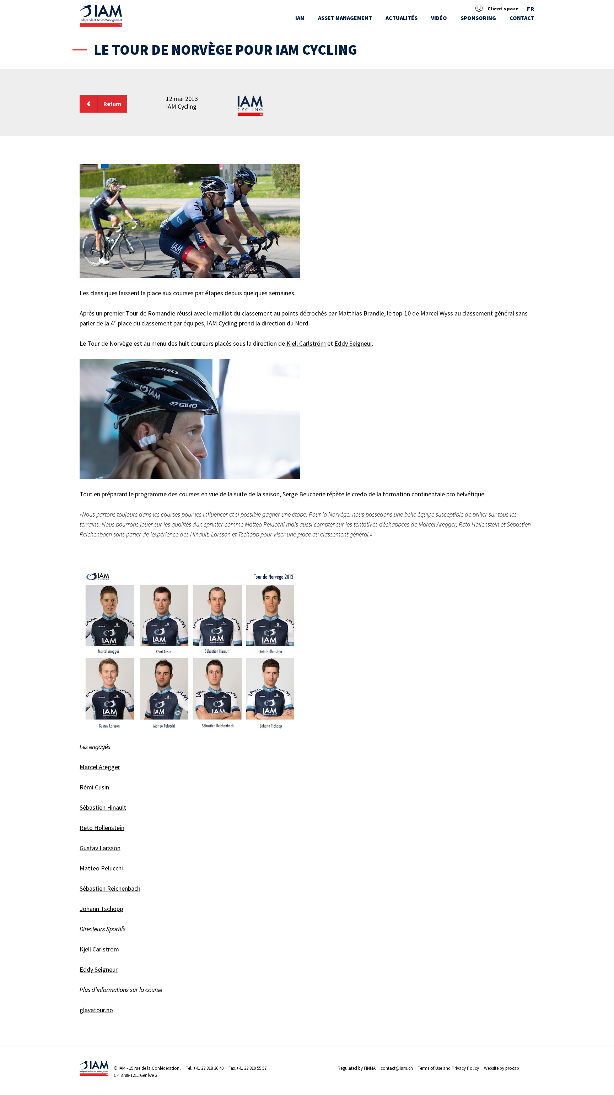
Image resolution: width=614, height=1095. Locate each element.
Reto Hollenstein (102, 828)
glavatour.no (96, 1010)
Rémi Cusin (94, 787)
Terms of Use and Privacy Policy (448, 1068)
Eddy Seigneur (353, 343)
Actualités (402, 17)
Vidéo (439, 17)
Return (112, 103)
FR (530, 9)
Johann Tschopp (101, 909)
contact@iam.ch (397, 1068)
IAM (300, 17)
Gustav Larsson (100, 848)
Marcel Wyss (436, 313)
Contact (522, 17)
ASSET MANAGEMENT (345, 17)
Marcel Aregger (100, 767)
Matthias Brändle (361, 313)
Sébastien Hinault (103, 807)
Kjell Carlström (306, 343)
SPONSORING (478, 17)
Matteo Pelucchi (101, 868)
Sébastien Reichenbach (110, 888)
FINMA (370, 1068)
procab (512, 1068)
